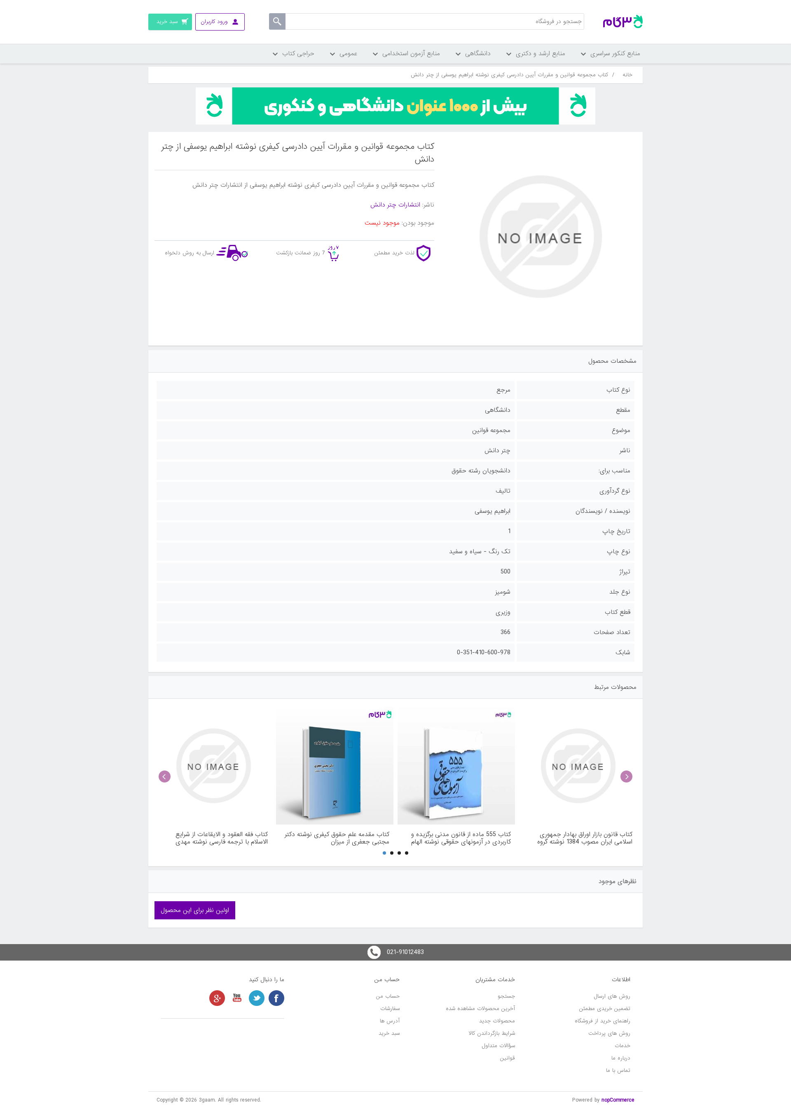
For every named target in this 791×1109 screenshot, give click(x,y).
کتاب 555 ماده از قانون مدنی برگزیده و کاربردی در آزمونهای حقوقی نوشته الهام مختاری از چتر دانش (461, 838)
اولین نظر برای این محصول (195, 910)
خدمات (622, 1046)
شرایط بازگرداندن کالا (492, 1033)
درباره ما (620, 1058)
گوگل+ (217, 998)
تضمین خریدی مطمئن (604, 1009)
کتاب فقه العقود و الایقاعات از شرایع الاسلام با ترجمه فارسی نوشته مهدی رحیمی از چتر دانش (222, 838)
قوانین (507, 1058)
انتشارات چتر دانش (395, 205)
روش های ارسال (612, 996)
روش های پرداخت (609, 1033)
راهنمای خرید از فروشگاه (602, 1021)
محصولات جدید (497, 1021)
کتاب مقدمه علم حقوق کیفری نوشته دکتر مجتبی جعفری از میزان (337, 838)
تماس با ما (618, 1070)
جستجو (506, 996)
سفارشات (390, 1009)
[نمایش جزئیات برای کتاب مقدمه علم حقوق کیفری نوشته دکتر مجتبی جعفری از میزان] (334, 766)
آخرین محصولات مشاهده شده (480, 1009)
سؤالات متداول (498, 1046)
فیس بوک (276, 998)
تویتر (256, 998)
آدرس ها (390, 1021)
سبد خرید (389, 1033)
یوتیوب (237, 998)
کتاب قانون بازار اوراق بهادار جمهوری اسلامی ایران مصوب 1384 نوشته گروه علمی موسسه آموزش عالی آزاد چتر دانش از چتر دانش (579, 838)
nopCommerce (617, 1100)
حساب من (388, 996)
